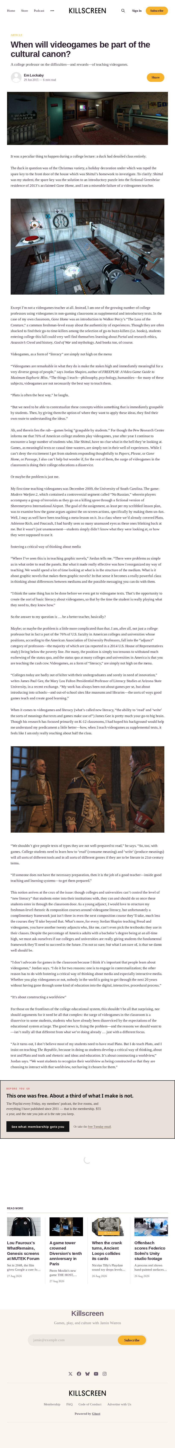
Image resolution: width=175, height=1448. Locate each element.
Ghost (96, 1413)
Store (24, 10)
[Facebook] (79, 1374)
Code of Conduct (90, 1404)
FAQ (69, 1404)
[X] (70, 1374)
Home (11, 10)
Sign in (136, 10)
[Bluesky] (87, 1374)
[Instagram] (104, 1374)
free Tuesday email (99, 1126)
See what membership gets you (38, 1126)
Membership (52, 1404)
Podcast (39, 10)
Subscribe (156, 10)
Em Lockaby (34, 75)
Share (156, 77)
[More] (52, 10)
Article (16, 35)
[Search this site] (123, 10)
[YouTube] (96, 1374)
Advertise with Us (119, 1404)
